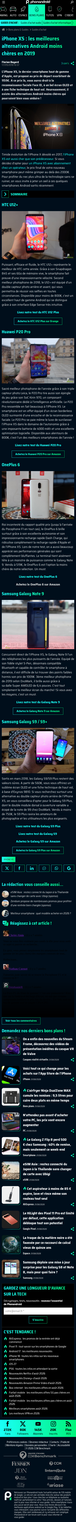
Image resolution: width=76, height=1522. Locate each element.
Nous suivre (69, 868)
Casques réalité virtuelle (35, 1059)
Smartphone (29, 1155)
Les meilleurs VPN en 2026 (24, 1413)
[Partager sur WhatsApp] (56, 868)
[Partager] (72, 63)
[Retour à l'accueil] (38, 2)
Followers (22, 1431)
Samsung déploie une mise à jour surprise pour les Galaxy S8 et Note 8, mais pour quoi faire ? (48, 1267)
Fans (7, 1431)
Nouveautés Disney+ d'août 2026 (28, 1378)
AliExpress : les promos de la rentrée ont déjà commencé (34, 1340)
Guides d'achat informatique (57, 23)
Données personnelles (36, 1445)
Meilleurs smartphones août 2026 (28, 1408)
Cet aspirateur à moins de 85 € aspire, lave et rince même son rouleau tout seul (47, 1193)
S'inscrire (38, 1320)
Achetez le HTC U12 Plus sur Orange (38, 321)
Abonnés (38, 1431)
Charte (52, 1445)
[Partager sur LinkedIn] (32, 868)
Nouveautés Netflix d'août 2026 (27, 1373)
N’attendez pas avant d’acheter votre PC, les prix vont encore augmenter (45, 1120)
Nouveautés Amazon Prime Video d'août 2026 (35, 1383)
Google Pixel (29, 1229)
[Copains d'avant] (55, 1478)
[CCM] (55, 1463)
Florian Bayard (10, 62)
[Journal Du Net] (21, 1471)
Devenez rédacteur (38, 1442)
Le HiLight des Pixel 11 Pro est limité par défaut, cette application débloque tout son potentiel (48, 1218)
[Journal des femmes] (21, 1463)
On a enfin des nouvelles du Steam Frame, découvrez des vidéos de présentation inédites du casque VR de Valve (48, 1046)
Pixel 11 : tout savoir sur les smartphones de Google (37, 1346)
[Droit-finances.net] (21, 1478)
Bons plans (36, 15)
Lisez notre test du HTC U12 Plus (38, 312)
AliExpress (28, 1204)
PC (24, 1131)
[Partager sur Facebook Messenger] (44, 868)
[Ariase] (55, 1485)
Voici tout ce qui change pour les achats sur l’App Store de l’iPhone (47, 1071)
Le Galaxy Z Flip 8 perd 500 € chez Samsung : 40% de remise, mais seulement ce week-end (47, 1144)
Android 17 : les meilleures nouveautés (30, 1351)
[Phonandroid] (8, 1496)
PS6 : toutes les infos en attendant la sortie (33, 1369)
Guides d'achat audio (31, 23)
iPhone (26, 1079)
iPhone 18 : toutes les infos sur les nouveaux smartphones (34, 1357)
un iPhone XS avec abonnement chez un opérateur (36, 165)
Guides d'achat (39, 30)
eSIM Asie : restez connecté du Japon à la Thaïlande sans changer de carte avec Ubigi (47, 1169)
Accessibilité (64, 1445)
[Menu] (3, 2)
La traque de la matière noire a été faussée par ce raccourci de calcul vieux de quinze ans (47, 1242)
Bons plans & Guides (18, 30)
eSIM (25, 1180)
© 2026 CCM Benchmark (38, 1448)
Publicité (65, 1442)
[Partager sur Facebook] (19, 868)
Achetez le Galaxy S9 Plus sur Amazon (38, 850)
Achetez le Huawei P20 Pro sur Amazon (38, 454)
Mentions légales (14, 1445)
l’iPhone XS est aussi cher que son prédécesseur (38, 156)
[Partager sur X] (7, 868)
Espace (23, 15)
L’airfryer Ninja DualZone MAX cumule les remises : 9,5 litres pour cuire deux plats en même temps (48, 1095)
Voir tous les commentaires (21, 1020)
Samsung (27, 1278)
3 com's (65, 63)
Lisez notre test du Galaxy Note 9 (38, 702)
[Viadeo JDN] (21, 1485)
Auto (13, 15)
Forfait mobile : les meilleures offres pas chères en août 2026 (40, 1402)
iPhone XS (8, 859)
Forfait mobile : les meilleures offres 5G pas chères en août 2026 (39, 1394)
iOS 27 (12, 1364)
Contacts (54, 1442)
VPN (59, 15)
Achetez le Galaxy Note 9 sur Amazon (38, 711)
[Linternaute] (55, 1470)
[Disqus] (38, 973)
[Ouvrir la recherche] (72, 2)
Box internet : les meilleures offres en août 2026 (36, 1388)
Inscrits (53, 1431)
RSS (68, 1431)
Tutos (50, 15)
